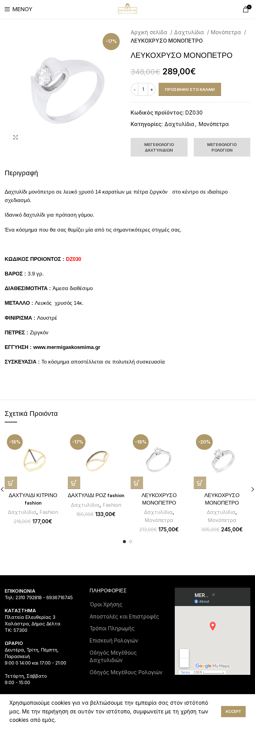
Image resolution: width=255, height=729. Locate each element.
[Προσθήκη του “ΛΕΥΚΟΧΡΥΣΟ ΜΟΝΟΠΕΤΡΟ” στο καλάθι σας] (137, 483)
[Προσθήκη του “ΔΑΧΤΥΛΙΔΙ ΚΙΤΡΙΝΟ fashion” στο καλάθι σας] (11, 483)
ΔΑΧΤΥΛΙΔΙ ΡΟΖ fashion (96, 495)
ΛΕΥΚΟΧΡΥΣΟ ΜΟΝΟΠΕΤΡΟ (159, 499)
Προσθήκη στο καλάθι (190, 89)
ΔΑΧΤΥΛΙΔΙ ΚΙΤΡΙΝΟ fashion (33, 499)
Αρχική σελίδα (150, 32)
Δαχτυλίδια (190, 32)
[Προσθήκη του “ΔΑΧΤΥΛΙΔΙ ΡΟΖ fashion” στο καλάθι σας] (74, 483)
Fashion (48, 512)
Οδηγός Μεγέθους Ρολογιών (126, 672)
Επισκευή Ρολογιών (114, 640)
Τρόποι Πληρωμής (112, 628)
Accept (233, 711)
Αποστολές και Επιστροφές (124, 617)
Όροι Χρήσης (106, 604)
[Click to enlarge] (15, 137)
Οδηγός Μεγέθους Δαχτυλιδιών (113, 656)
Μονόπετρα (227, 32)
